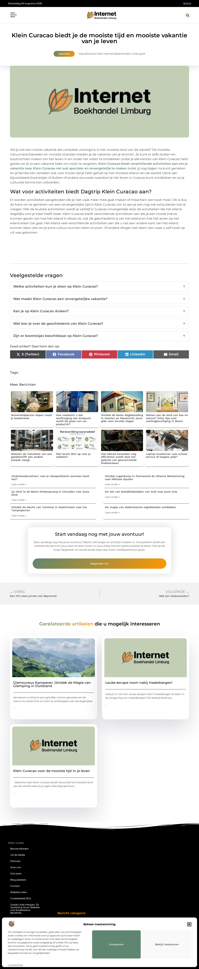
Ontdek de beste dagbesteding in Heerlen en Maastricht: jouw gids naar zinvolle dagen (122, 418)
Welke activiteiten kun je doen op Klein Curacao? (99, 286)
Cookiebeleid (15, 964)
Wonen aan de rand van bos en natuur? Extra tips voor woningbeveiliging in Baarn (167, 418)
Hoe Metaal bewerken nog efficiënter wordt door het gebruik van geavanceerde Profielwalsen (119, 458)
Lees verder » (19, 484)
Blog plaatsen (18, 879)
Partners (15, 861)
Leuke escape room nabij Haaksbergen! (138, 683)
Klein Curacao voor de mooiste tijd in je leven (51, 771)
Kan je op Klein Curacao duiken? (99, 311)
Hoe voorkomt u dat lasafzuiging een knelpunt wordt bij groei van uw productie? (73, 419)
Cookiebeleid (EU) (20, 898)
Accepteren (116, 944)
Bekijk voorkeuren (167, 944)
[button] (189, 924)
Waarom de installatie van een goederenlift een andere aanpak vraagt (31, 456)
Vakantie (64, 53)
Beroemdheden (19, 848)
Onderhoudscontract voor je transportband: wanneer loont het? (50, 477)
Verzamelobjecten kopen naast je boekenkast (31, 416)
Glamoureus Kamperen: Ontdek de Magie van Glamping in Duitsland (52, 684)
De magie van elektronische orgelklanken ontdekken (140, 507)
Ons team (16, 873)
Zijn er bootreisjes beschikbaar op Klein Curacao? (99, 336)
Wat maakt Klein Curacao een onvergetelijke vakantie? (99, 299)
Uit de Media (17, 854)
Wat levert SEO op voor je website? (73, 455)
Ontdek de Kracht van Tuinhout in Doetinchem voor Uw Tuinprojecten (49, 509)
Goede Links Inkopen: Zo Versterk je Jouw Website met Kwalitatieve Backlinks (25, 908)
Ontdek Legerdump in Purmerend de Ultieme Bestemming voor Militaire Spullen (144, 477)
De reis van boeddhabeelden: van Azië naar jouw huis (141, 491)
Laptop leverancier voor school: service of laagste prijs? (166, 455)
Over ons (15, 867)
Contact (15, 885)
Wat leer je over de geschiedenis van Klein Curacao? (99, 323)
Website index (18, 892)
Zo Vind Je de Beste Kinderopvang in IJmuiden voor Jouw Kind (50, 493)
